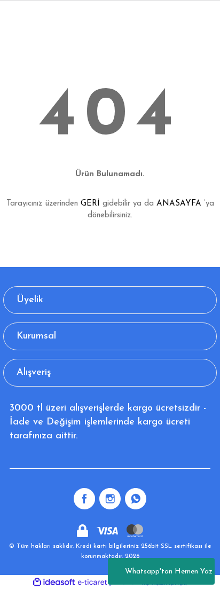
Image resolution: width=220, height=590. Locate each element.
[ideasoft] (54, 582)
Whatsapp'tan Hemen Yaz (169, 572)
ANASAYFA (178, 204)
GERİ (90, 204)
